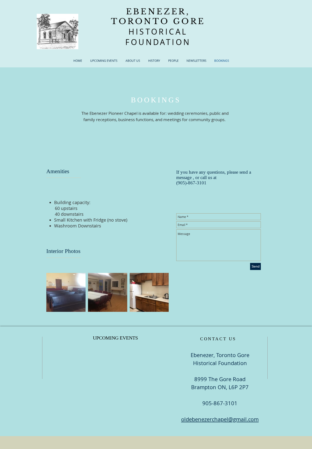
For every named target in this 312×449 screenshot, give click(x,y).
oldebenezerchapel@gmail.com (220, 419)
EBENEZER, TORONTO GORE (158, 16)
